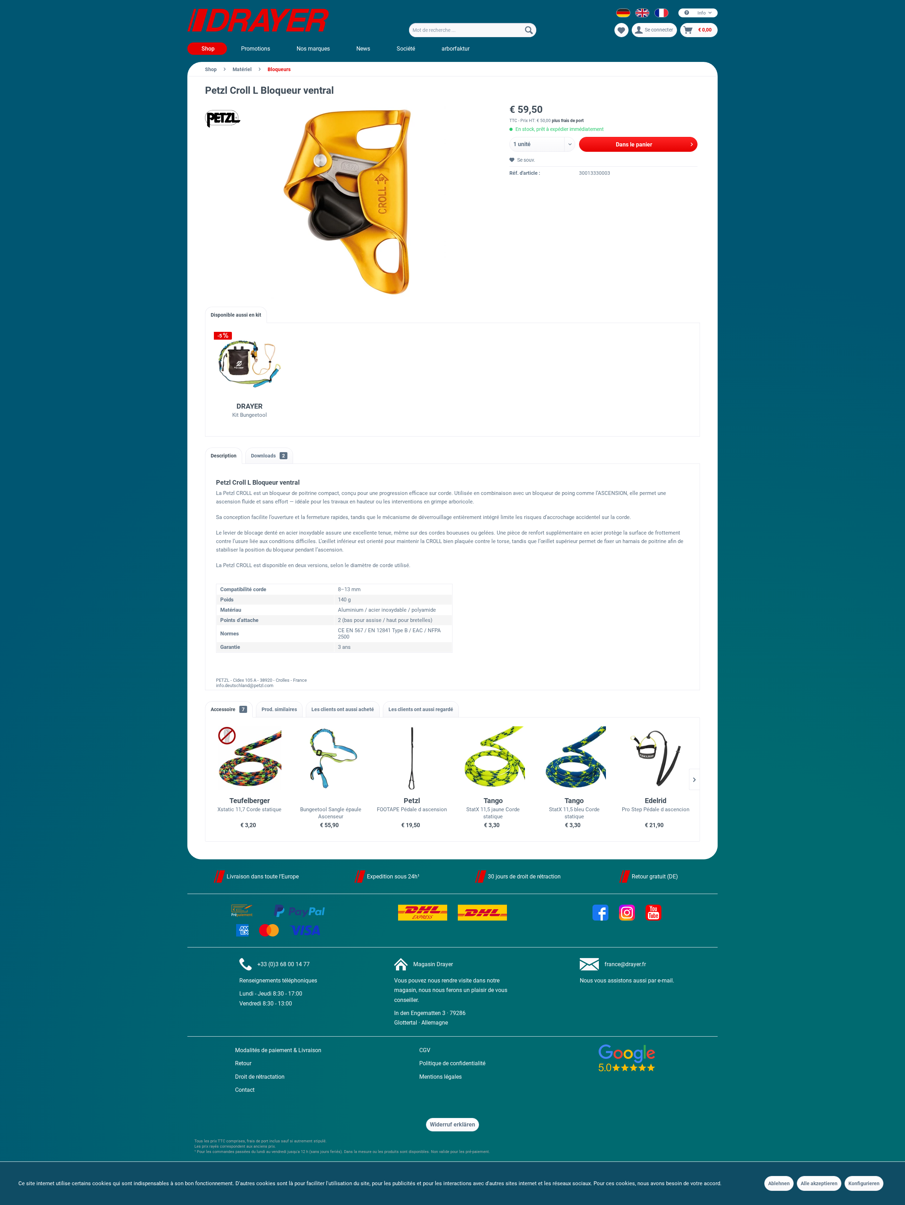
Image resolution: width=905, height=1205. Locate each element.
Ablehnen (779, 1183)
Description (224, 456)
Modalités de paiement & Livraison (278, 1050)
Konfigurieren (864, 1183)
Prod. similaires (279, 709)
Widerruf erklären (452, 1124)
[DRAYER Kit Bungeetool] (249, 364)
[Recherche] (528, 30)
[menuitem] (472, 30)
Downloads (268, 456)
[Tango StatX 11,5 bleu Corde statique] (574, 758)
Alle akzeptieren (819, 1183)
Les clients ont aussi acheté (342, 709)
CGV (424, 1050)
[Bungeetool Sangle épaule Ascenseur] (331, 758)
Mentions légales (440, 1076)
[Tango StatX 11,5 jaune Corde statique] (493, 758)
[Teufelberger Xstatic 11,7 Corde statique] (249, 758)
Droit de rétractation (260, 1076)
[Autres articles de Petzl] (222, 119)
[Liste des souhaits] (621, 30)
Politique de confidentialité (452, 1063)
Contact (245, 1089)
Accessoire (228, 709)
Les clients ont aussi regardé (421, 709)
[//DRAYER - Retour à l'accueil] (258, 21)
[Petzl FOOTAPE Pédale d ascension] (411, 758)
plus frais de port (568, 120)
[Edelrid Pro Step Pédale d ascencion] (655, 758)
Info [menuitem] (701, 13)
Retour (243, 1063)
